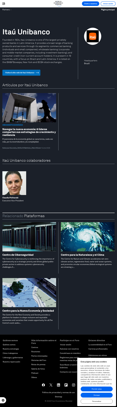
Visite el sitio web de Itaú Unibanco (19, 73)
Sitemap (58, 397)
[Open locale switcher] (3, 400)
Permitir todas (97, 389)
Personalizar (96, 401)
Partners (6, 10)
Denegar (97, 395)
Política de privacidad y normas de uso (58, 392)
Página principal (108, 10)
